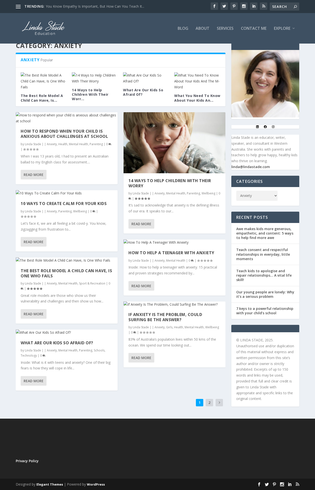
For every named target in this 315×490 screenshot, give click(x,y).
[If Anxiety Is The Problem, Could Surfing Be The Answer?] (174, 304)
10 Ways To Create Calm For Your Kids (64, 203)
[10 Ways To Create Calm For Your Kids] (67, 193)
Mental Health (78, 144)
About (202, 28)
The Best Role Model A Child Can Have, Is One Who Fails (66, 273)
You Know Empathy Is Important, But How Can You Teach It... (95, 6)
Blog (183, 28)
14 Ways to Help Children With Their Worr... (90, 94)
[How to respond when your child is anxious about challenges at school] (67, 118)
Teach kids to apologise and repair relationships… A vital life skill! (264, 275)
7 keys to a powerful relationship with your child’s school (264, 310)
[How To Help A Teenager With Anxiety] (174, 242)
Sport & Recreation (92, 283)
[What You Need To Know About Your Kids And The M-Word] (197, 81)
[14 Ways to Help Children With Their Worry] (95, 78)
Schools (99, 350)
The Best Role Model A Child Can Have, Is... (42, 97)
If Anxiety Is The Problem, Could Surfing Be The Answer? (165, 317)
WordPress (96, 484)
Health (62, 144)
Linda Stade (33, 144)
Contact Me (254, 28)
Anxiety (52, 144)
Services (225, 28)
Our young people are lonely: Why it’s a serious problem (265, 294)
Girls (169, 327)
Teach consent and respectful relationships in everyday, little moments (263, 254)
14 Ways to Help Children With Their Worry (169, 183)
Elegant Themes (49, 484)
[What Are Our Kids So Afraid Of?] (146, 78)
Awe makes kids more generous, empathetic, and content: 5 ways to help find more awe (264, 233)
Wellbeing (80, 211)
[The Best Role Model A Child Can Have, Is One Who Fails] (44, 81)
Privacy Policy (27, 460)
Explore (282, 28)
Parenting (96, 144)
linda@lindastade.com (250, 166)
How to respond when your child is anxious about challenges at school (64, 133)
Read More (34, 174)
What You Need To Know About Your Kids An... (197, 97)
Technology (29, 355)
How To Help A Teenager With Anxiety (171, 252)
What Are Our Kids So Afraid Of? (143, 92)
